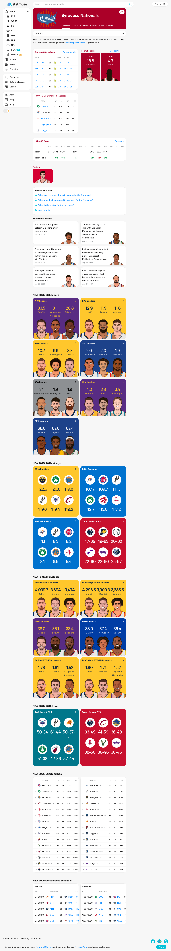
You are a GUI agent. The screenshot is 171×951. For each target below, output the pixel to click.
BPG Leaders (41, 382)
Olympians (46, 124)
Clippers (94, 833)
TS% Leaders (41, 420)
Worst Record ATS (91, 711)
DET (52, 920)
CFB (13, 30)
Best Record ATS (43, 711)
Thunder (94, 785)
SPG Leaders (88, 343)
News (12, 64)
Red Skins (46, 118)
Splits (101, 25)
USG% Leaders (41, 621)
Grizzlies (94, 857)
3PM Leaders (88, 382)
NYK (119, 902)
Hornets (46, 833)
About (12, 94)
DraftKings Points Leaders (95, 582)
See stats (119, 141)
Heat (44, 839)
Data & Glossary (17, 81)
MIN (59, 62)
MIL (100, 920)
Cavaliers (46, 803)
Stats (75, 25)
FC (12, 25)
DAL (70, 908)
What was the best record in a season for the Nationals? (65, 200)
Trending (24, 938)
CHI (52, 902)
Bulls (44, 851)
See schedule (69, 52)
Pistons (45, 785)
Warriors (94, 839)
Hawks (45, 815)
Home (6, 938)
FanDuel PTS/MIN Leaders (47, 660)
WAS (119, 920)
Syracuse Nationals (80, 15)
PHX (52, 896)
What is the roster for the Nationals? (56, 205)
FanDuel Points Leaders (46, 582)
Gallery (12, 86)
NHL (13, 40)
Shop (11, 104)
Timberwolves (96, 815)
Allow (161, 946)
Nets (44, 857)
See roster (115, 50)
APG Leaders (41, 343)
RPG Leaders (88, 300)
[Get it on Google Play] (159, 941)
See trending (44, 210)
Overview (65, 25)
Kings (92, 863)
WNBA (14, 20)
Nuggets (45, 130)
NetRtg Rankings (42, 521)
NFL (13, 45)
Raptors (46, 809)
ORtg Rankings (41, 469)
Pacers (45, 863)
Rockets (94, 809)
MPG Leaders (89, 621)
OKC (70, 920)
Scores (12, 59)
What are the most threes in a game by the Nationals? (65, 195)
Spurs (92, 791)
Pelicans (94, 845)
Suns (92, 821)
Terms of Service (44, 946)
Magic (45, 827)
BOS (101, 896)
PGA (13, 49)
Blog (11, 99)
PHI (100, 902)
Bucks (45, 845)
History (109, 25)
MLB (13, 16)
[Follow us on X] (166, 941)
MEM (70, 896)
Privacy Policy (81, 946)
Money (14, 54)
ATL (101, 914)
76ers (45, 821)
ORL (119, 914)
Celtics (44, 106)
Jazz (92, 869)
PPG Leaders (41, 300)
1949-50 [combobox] (39, 33)
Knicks (45, 797)
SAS (70, 902)
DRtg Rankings (89, 469)
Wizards (46, 869)
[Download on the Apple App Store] (153, 941)
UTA (70, 914)
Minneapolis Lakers (75, 42)
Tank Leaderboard (91, 521)
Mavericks (95, 851)
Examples (14, 77)
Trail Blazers (96, 827)
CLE (52, 914)
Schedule (84, 25)
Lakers (93, 803)
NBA (13, 35)
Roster (93, 25)
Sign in (158, 4)
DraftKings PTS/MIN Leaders (97, 660)
